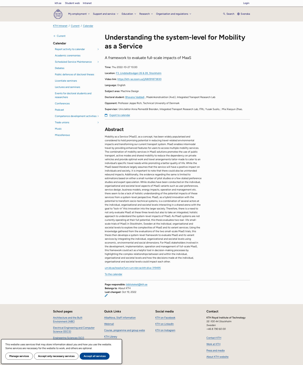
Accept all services (95, 356)
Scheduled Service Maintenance (73, 61)
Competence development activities (75, 116)
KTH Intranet (60, 25)
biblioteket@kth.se (136, 284)
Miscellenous (62, 135)
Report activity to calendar (70, 49)
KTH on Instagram (165, 330)
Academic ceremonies (67, 55)
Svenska (245, 13)
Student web (72, 3)
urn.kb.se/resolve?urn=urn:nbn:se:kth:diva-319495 (133, 267)
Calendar (88, 25)
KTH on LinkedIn (164, 323)
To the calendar (113, 274)
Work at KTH (213, 344)
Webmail (109, 323)
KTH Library (110, 336)
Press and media (215, 350)
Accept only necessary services (56, 356)
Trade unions (62, 122)
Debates (59, 68)
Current (75, 25)
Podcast (59, 109)
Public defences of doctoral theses (74, 74)
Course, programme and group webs (124, 330)
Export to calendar (120, 115)
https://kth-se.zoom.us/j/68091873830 (139, 79)
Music (58, 128)
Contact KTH (213, 337)
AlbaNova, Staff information (120, 317)
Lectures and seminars (67, 87)
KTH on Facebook (165, 317)
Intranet (87, 3)
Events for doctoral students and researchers (73, 95)
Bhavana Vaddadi (134, 97)
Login (246, 3)
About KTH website (217, 356)
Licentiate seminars (66, 80)
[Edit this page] (106, 295)
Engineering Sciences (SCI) (68, 337)
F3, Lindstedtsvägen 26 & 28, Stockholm (138, 73)
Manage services (19, 356)
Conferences (62, 103)
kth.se (58, 3)
